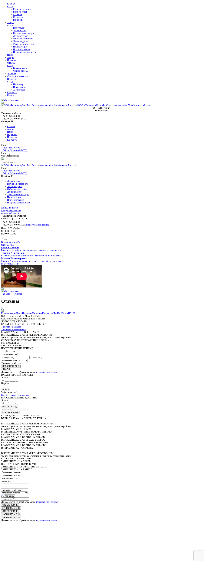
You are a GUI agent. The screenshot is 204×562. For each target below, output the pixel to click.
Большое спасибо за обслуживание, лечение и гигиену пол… (32, 249)
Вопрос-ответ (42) (10, 242)
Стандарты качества (17, 76)
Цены (10, 54)
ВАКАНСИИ (68, 313)
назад (10, 6)
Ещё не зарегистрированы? (15, 395)
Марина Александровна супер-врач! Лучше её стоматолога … (32, 259)
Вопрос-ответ (20, 11)
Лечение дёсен (20, 41)
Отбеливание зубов (23, 38)
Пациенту (12, 79)
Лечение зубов (20, 36)
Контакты (12, 92)
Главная (11, 3)
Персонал (12, 60)
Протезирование (21, 49)
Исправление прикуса (24, 52)
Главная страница (22, 9)
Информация (19, 87)
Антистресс (19, 89)
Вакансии (18, 20)
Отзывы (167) (8, 245)
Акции (10, 57)
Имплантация (20, 46)
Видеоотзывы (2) (10, 263)
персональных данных (47, 372)
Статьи (10, 95)
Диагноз (11, 73)
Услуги (10, 22)
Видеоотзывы (20, 68)
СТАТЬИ (56, 313)
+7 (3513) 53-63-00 (10, 147)
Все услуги (18, 28)
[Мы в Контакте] (10, 100)
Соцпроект (18, 17)
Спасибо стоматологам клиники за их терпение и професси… (33, 254)
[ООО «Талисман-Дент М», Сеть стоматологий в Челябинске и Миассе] (75, 105)
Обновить (9, 496)
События (17, 14)
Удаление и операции (24, 44)
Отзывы (11, 63)
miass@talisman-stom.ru (37, 224)
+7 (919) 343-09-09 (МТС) (14, 150)
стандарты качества (11, 210)
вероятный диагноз (11, 213)
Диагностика (19, 30)
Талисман (6, 294)
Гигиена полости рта (23, 33)
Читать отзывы (20, 71)
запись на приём (9, 207)
